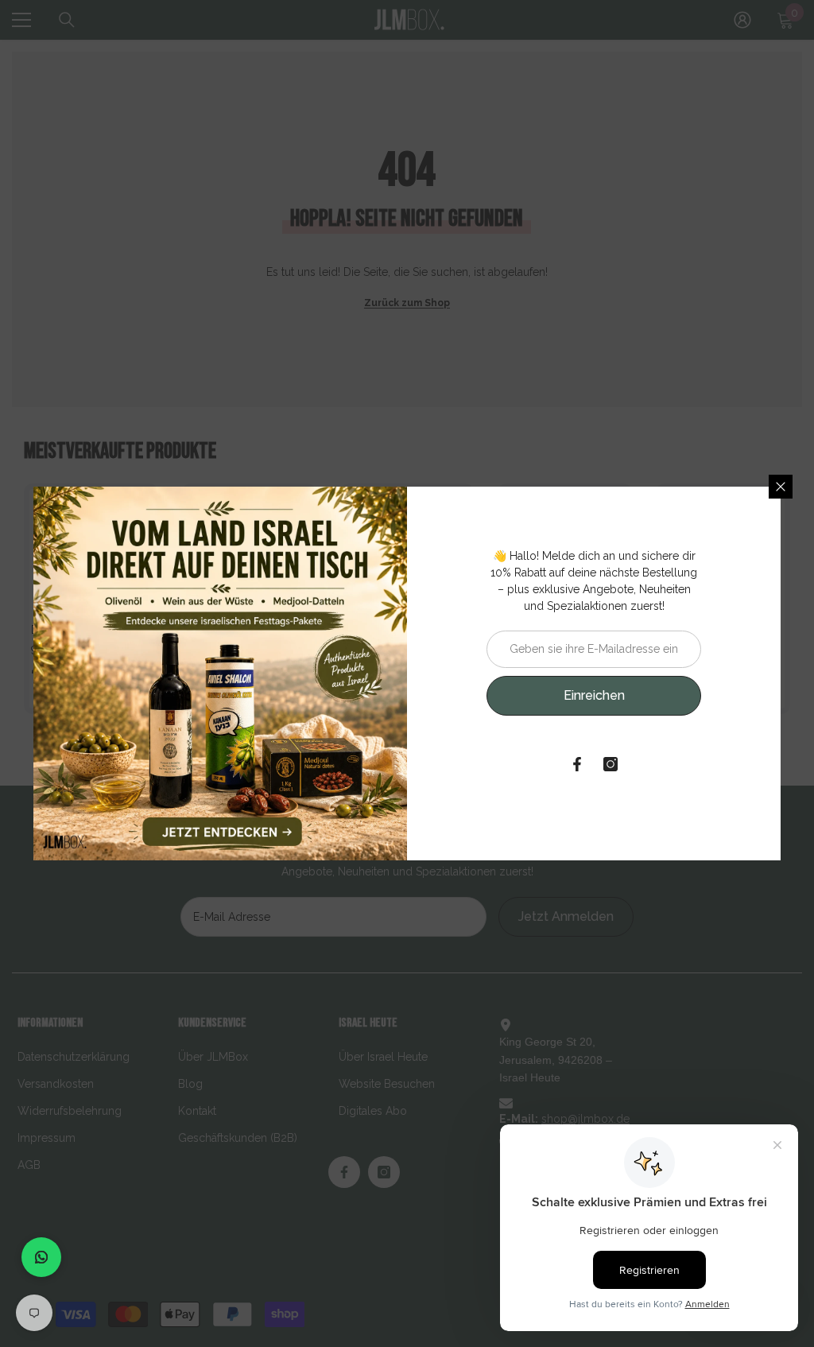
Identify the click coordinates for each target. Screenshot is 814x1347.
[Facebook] (577, 764)
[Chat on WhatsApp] (41, 1257)
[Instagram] (610, 764)
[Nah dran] (781, 487)
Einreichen (594, 695)
